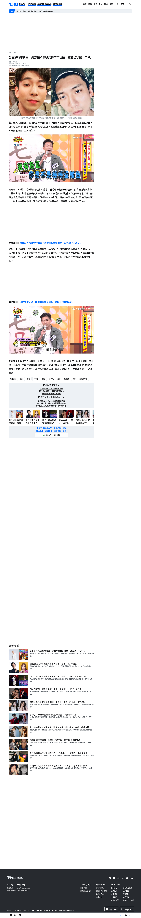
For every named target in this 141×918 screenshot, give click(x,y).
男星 (43, 379)
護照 (21, 379)
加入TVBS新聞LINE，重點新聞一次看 (51, 431)
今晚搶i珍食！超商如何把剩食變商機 (51, 403)
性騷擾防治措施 (101, 891)
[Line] (114, 878)
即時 (90, 4)
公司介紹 (114, 888)
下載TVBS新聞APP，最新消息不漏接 (51, 428)
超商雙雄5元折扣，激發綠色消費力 (51, 400)
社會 (116, 4)
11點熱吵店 (83, 379)
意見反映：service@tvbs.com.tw (18, 888)
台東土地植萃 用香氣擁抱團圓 (51, 388)
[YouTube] (127, 878)
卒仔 (74, 379)
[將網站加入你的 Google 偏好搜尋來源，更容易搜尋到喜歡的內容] (51, 435)
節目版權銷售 (127, 888)
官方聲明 (126, 897)
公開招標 (126, 891)
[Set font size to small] (121, 915)
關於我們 (83, 888)
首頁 (85, 4)
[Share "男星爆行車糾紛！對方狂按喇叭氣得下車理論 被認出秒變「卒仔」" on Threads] (15, 915)
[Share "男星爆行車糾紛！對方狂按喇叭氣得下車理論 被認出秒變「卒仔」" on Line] (11, 915)
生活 (95, 4)
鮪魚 (28, 379)
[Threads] (118, 878)
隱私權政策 (100, 888)
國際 (111, 4)
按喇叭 (51, 379)
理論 (58, 379)
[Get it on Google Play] (127, 909)
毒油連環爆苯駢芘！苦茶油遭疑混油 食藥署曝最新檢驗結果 (36, 11)
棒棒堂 (36, 379)
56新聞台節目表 (85, 891)
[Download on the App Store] (111, 909)
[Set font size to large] (130, 915)
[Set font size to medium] (125, 915)
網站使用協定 (100, 894)
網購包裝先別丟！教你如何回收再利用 (51, 406)
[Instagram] (123, 878)
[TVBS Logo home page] (17, 4)
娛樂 (106, 4)
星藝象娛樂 (115, 900)
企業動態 (114, 891)
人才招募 (114, 894)
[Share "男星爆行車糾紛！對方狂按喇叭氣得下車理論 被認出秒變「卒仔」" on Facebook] (20, 915)
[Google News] (132, 878)
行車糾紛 (13, 379)
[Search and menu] (130, 4)
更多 (123, 4)
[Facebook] (110, 878)
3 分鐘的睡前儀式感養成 (51, 393)
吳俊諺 (66, 379)
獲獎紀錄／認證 (128, 900)
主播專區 (114, 897)
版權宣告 (99, 897)
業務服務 (126, 894)
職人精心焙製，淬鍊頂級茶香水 (51, 391)
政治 (100, 4)
